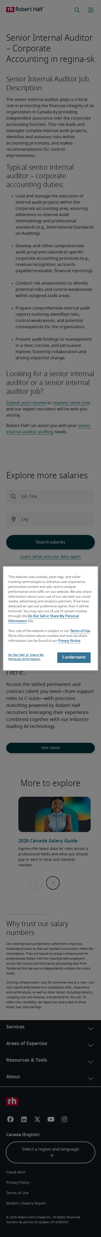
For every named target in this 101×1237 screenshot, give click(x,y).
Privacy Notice (69, 641)
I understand (74, 657)
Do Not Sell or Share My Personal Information (26, 657)
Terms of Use (80, 631)
